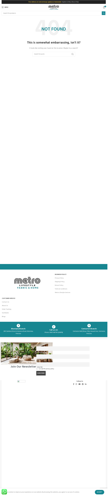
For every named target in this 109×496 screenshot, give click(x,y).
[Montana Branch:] (18, 325)
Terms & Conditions (61, 289)
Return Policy (59, 285)
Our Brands (5, 313)
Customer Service (8, 298)
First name (39, 345)
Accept (99, 492)
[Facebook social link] (73, 384)
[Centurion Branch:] (89, 325)
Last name (39, 353)
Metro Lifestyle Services (62, 292)
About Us (5, 305)
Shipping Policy (60, 281)
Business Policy (60, 274)
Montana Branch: (18, 328)
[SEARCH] (103, 13)
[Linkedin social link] (85, 384)
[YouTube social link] (79, 384)
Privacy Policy (59, 278)
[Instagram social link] (76, 384)
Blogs (3, 316)
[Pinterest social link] (82, 384)
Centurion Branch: (89, 328)
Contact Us (5, 302)
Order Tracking (6, 309)
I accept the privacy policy (46, 369)
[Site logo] (53, 7)
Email (37, 361)
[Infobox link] (27, 355)
